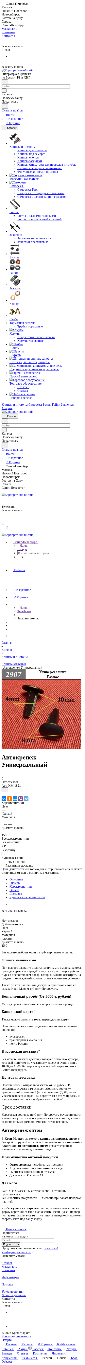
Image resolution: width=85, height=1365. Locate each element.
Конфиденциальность (16, 1336)
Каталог (7, 1263)
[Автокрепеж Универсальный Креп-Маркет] (41, 747)
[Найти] (5, 106)
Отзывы (14, 883)
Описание (16, 879)
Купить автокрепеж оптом (27, 897)
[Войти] (3, 519)
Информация (10, 1277)
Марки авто (9, 1266)
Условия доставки (14, 1295)
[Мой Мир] (15, 798)
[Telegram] (26, 798)
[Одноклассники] (9, 798)
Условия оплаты (12, 1291)
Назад (23, 545)
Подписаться (11, 1244)
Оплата (14, 890)
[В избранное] (5, 789)
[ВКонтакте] (4, 798)
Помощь (7, 1284)
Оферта (7, 1340)
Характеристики (20, 886)
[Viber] (20, 798)
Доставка (15, 893)
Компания (8, 1270)
